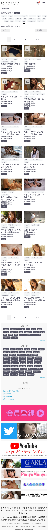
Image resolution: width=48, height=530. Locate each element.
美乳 (5, 334)
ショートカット (36, 334)
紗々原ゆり (6, 363)
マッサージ (27, 129)
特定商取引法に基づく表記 (10, 526)
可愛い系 (13, 329)
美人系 (39, 329)
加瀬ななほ (21, 354)
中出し (39, 293)
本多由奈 (14, 352)
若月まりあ (12, 354)
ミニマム (14, 337)
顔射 (16, 334)
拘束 (28, 334)
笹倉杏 (28, 354)
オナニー (22, 334)
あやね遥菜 (6, 371)
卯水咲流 (19, 349)
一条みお (22, 352)
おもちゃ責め (28, 332)
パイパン (6, 332)
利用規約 (38, 524)
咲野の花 (36, 352)
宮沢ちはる (22, 357)
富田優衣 (6, 349)
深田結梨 (30, 360)
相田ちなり (6, 360)
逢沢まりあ (6, 357)
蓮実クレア (22, 374)
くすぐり (6, 329)
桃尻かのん (38, 360)
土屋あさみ (14, 374)
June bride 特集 (7, 396)
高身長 (10, 334)
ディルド (16, 257)
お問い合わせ (42, 526)
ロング (11, 16)
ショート (4, 16)
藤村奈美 (23, 363)
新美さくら (6, 368)
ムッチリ (36, 332)
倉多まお (37, 363)
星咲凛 (14, 371)
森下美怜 (34, 349)
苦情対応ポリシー (28, 524)
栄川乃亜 (14, 357)
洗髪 (21, 332)
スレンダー (21, 329)
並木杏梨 (29, 352)
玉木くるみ (6, 352)
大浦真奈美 (22, 360)
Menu (44, 2)
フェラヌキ (6, 337)
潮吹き (26, 94)
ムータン (31, 96)
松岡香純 (41, 349)
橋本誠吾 (12, 227)
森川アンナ (15, 363)
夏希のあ (27, 349)
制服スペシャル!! (8, 399)
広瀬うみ (30, 363)
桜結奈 (13, 349)
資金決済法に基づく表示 (28, 526)
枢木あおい (32, 368)
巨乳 (28, 329)
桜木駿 (26, 162)
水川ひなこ (23, 368)
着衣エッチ (4, 227)
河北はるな (28, 371)
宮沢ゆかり (37, 371)
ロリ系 (33, 329)
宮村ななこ (30, 357)
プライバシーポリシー (14, 524)
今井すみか (15, 368)
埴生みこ (20, 371)
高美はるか (6, 366)
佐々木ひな (38, 366)
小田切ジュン (35, 295)
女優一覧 (42, 377)
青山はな (6, 374)
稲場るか (39, 368)
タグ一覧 (42, 341)
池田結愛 (30, 366)
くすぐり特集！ (8, 394)
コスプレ (13, 61)
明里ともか (30, 374)
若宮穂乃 (34, 354)
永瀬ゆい (38, 357)
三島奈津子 (22, 366)
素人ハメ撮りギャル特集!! (11, 391)
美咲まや (14, 360)
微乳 (42, 332)
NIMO (5, 354)
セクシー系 (14, 332)
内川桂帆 (14, 366)
